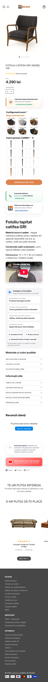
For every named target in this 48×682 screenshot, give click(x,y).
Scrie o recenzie (24, 428)
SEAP (7, 610)
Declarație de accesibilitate (15, 626)
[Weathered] (11, 163)
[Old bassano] (22, 153)
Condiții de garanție (12, 594)
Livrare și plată (10, 597)
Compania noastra (12, 603)
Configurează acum (16, 114)
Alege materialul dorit (15, 115)
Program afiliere (11, 607)
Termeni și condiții (11, 584)
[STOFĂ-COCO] (11, 131)
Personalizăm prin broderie (15, 651)
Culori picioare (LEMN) (19, 137)
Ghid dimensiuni (11, 654)
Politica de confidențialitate (15, 587)
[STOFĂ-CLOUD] (22, 131)
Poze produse (10, 661)
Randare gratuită (11, 644)
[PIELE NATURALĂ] (34, 131)
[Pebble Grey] (34, 172)
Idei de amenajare (12, 657)
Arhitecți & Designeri (12, 638)
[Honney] (11, 172)
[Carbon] (22, 144)
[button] (11, 74)
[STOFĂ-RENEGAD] (34, 121)
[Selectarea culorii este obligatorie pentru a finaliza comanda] (33, 138)
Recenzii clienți (10, 664)
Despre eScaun (11, 581)
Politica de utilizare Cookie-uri (16, 590)
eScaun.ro (16, 673)
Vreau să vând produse (14, 635)
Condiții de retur (11, 600)
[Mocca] (34, 144)
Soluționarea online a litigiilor (15, 622)
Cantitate (10, 87)
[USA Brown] (22, 172)
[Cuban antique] (11, 153)
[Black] (11, 144)
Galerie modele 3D (12, 641)
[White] (34, 163)
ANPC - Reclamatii (12, 619)
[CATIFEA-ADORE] (11, 121)
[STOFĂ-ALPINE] (22, 121)
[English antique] (22, 163)
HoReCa (8, 648)
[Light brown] (34, 153)
